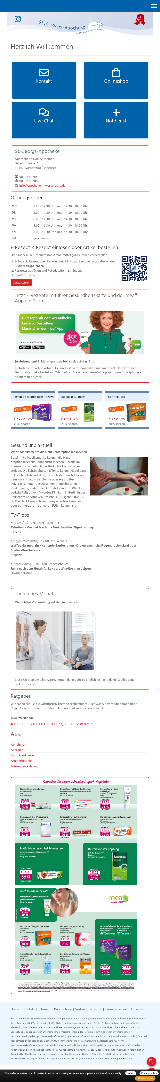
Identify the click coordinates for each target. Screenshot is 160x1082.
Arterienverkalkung (24, 766)
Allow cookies (145, 1078)
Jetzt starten (21, 282)
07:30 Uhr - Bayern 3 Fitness (52, 527)
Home (15, 1009)
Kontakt (29, 1009)
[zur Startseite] (80, 23)
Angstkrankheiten (23, 755)
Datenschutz (62, 1009)
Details (131, 1073)
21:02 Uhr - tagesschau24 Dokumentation (51, 568)
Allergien (17, 749)
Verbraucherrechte (88, 1009)
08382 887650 (29, 176)
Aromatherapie (21, 760)
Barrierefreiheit (116, 1009)
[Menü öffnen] (154, 6)
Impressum (138, 1009)
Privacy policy (149, 1073)
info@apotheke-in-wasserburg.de (42, 185)
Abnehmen (18, 744)
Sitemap (44, 1009)
